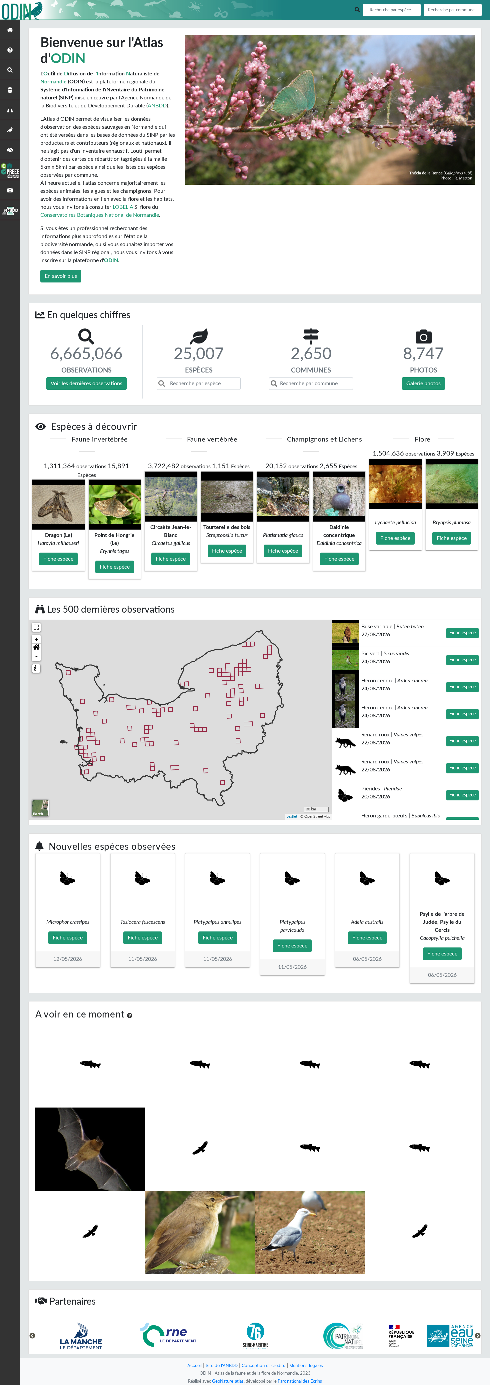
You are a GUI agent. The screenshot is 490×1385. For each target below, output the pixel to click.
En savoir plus (61, 276)
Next (477, 1336)
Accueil (194, 1365)
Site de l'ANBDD (222, 1365)
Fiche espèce (462, 633)
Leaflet (291, 816)
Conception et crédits (263, 1365)
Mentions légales (306, 1365)
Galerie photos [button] (423, 383)
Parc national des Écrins (300, 1381)
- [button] (36, 656)
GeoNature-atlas (228, 1381)
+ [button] (36, 639)
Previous (32, 1336)
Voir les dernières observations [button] (86, 383)
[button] (36, 648)
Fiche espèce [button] (58, 559)
